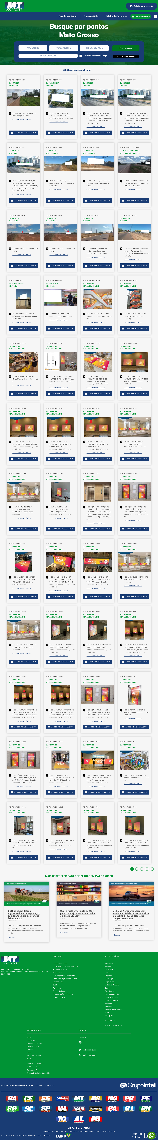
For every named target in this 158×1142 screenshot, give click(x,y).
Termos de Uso (33, 1070)
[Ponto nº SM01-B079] (60, 362)
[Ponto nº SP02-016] (23, 234)
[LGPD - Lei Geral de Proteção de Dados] (63, 1135)
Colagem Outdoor (60, 963)
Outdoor (56, 985)
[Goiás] (62, 1098)
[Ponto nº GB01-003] (60, 166)
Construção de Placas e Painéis (65, 966)
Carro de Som (110, 969)
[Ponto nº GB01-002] (97, 166)
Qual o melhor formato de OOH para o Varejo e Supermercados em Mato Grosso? (77, 913)
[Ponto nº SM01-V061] (23, 695)
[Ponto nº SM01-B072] (134, 362)
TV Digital (109, 1016)
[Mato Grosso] (79, 1098)
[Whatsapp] (80, 1050)
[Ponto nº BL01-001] (23, 299)
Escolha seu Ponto (68, 16)
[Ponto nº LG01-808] (23, 166)
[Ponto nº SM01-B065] (23, 492)
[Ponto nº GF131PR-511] (134, 166)
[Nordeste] (95, 1109)
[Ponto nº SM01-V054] (134, 562)
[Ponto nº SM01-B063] (97, 299)
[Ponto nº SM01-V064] (60, 630)
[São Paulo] (45, 1109)
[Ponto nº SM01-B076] (60, 427)
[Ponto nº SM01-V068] (23, 562)
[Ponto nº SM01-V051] (23, 760)
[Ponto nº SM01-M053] (23, 825)
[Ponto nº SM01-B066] (134, 427)
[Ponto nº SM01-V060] (60, 695)
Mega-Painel (110, 982)
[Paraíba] (95, 1119)
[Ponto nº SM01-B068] (97, 362)
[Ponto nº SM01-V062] (134, 630)
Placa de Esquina (111, 997)
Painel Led (57, 988)
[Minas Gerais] (112, 1098)
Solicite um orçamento (143, 6)
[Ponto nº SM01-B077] (97, 492)
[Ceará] (28, 1098)
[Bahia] (12, 1098)
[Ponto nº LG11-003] (60, 98)
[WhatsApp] (152, 1136)
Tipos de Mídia (91, 16)
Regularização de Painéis (63, 994)
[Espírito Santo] (45, 1098)
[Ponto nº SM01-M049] (134, 760)
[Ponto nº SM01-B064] (60, 492)
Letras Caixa (58, 982)
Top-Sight (108, 1006)
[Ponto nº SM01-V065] (60, 825)
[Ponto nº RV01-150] (23, 98)
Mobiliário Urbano (112, 985)
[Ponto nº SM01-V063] (97, 630)
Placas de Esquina (60, 991)
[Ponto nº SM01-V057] (60, 562)
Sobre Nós (31, 1040)
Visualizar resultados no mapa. (95, 56)
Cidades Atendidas (34, 1043)
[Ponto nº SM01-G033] (134, 695)
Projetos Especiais (112, 1000)
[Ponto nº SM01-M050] (97, 760)
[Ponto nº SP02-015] (60, 234)
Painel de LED (110, 991)
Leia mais (12, 937)
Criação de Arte (59, 997)
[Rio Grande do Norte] (145, 1109)
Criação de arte (33, 1046)
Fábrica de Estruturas (116, 16)
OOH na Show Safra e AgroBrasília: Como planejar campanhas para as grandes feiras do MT (24, 915)
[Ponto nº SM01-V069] (97, 695)
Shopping (108, 1003)
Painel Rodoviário (112, 994)
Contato (30, 1059)
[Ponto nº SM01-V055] (97, 562)
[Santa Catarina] (28, 1109)
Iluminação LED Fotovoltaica (64, 976)
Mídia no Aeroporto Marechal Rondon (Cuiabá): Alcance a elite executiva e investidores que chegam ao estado (131, 915)
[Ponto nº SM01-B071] (23, 427)
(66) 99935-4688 (89, 1050)
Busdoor (108, 966)
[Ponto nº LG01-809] (134, 98)
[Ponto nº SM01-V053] (23, 630)
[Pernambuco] (145, 1098)
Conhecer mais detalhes (21, 119)
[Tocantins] (62, 1119)
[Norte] (79, 1109)
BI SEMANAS (110, 1021)
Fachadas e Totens (60, 969)
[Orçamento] (140, 16)
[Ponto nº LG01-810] (97, 98)
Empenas (108, 976)
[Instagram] (80, 1042)
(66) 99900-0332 (89, 1055)
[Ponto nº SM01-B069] (23, 362)
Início (29, 1037)
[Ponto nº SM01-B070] (134, 299)
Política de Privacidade (36, 1064)
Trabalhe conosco (34, 1056)
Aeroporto (109, 963)
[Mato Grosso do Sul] (95, 1098)
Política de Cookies (34, 1067)
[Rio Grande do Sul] (12, 1109)
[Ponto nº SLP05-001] (60, 299)
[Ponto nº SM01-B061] (134, 492)
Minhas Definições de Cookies (38, 1073)
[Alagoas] (79, 1119)
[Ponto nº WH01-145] (134, 234)
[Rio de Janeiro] (129, 1109)
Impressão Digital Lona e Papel (65, 979)
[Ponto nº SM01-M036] (97, 825)
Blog (29, 1053)
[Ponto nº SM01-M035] (134, 825)
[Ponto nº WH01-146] (97, 234)
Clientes (30, 1050)
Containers (109, 973)
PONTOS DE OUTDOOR (113, 1026)
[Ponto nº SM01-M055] (60, 760)
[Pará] (112, 1109)
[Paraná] (129, 1098)
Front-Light (57, 973)
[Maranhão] (62, 1109)
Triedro (107, 1013)
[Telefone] (80, 1055)
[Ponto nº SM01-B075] (97, 427)
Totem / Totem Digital (113, 1009)
